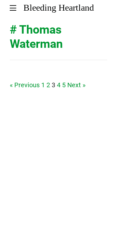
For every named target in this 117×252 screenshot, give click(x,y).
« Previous (25, 85)
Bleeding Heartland (58, 8)
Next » (76, 85)
